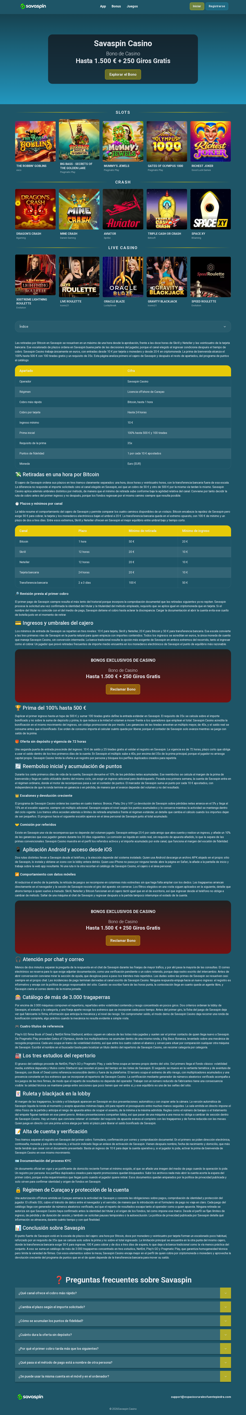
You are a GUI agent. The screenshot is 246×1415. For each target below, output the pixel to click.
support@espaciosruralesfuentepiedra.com (201, 1397)
